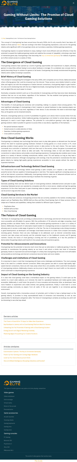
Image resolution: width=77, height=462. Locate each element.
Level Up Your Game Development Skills (17, 358)
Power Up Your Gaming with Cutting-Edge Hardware (21, 355)
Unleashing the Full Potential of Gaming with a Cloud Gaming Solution (27, 327)
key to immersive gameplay (51, 55)
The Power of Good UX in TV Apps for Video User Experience (23, 321)
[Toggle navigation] (73, 3)
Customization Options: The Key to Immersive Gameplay (22, 351)
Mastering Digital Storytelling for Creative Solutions (20, 334)
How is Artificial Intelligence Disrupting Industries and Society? (24, 361)
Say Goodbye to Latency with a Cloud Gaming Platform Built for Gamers (27, 324)
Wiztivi (19, 45)
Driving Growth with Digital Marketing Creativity (19, 331)
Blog (4, 38)
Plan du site (38, 461)
